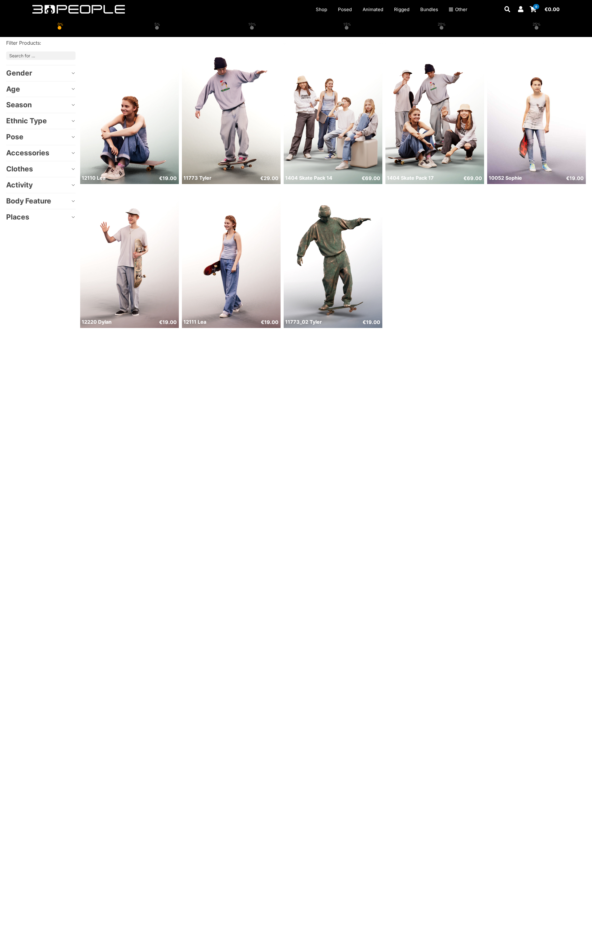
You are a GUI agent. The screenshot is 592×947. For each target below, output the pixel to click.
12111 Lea (194, 322)
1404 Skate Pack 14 (308, 178)
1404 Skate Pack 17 (410, 178)
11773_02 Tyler (303, 322)
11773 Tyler (197, 178)
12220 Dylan (97, 322)
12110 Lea (93, 178)
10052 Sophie (505, 178)
